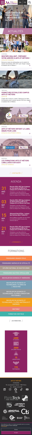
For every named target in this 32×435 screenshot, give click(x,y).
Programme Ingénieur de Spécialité (16, 263)
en (20, 2)
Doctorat (16, 309)
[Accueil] (11, 2)
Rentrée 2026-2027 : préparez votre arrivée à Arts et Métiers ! (15, 57)
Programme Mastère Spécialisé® (16, 273)
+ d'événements (16, 242)
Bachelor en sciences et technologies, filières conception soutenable (16, 293)
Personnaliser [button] (4, 426)
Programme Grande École (16, 258)
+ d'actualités (16, 173)
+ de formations (16, 321)
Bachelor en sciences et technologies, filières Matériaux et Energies (16, 302)
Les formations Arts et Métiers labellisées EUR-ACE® (15, 161)
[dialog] (16, 429)
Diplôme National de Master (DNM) (16, 268)
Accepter (16, 432)
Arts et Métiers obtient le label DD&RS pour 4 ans (15, 130)
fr (25, 2)
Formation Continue (16, 314)
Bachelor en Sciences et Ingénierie (16, 278)
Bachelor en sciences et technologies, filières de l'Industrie (16, 285)
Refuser (16, 429)
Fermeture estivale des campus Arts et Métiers (15, 93)
